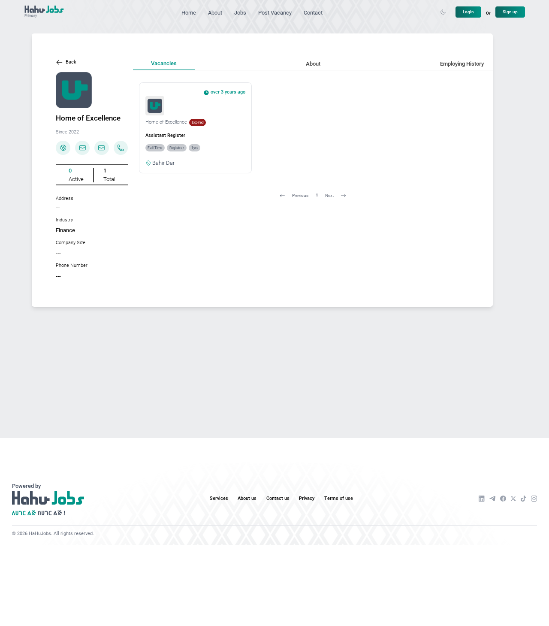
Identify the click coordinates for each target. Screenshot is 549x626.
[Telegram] (492, 498)
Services (219, 498)
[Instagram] (534, 499)
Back (71, 62)
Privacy (306, 498)
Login (468, 11)
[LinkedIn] (482, 499)
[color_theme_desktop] (443, 12)
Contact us (278, 498)
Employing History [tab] (462, 63)
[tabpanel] (313, 142)
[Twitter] (513, 498)
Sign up (510, 11)
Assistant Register (165, 135)
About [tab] (313, 63)
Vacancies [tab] (164, 63)
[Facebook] (503, 499)
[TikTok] (523, 499)
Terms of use (338, 498)
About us (247, 498)
